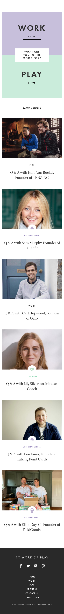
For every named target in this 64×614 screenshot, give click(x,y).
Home (32, 576)
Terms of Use (32, 597)
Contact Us (32, 593)
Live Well (32, 376)
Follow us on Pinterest (43, 566)
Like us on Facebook (21, 566)
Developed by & (44, 604)
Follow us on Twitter (28, 566)
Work (32, 306)
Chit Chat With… (32, 235)
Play (32, 165)
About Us (32, 589)
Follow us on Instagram (36, 566)
